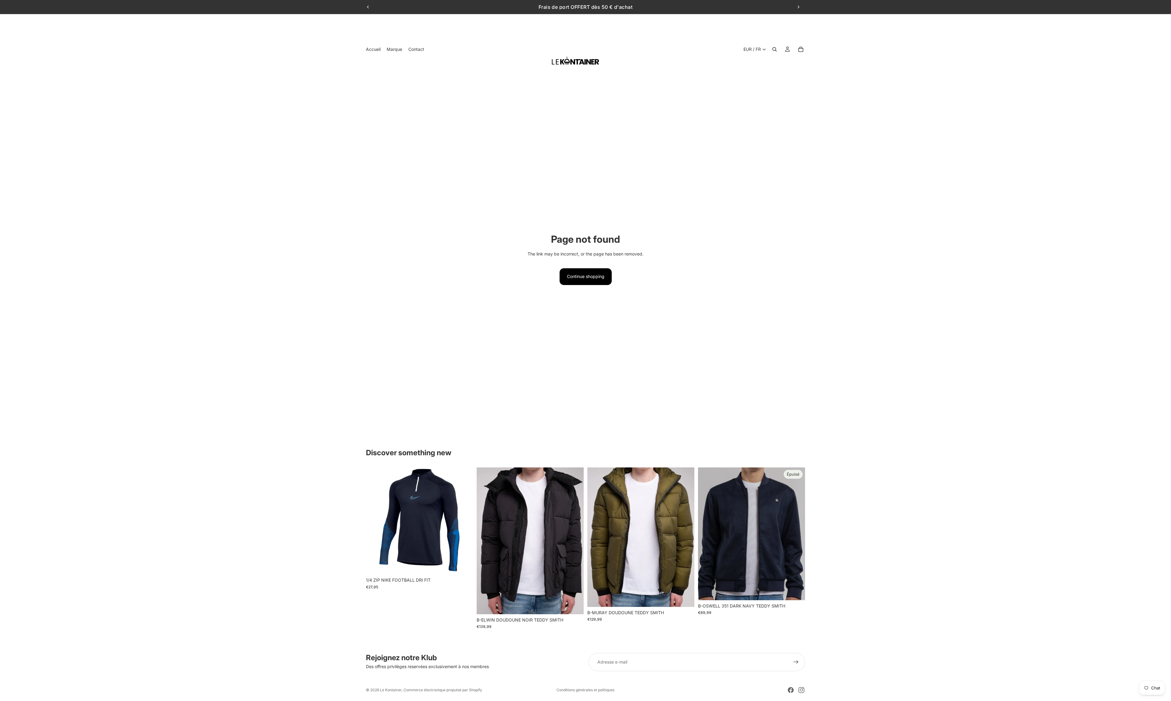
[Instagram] (801, 690)
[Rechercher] (774, 49)
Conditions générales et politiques (585, 690)
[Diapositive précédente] (368, 7)
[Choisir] (574, 604)
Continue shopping (585, 276)
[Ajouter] (463, 565)
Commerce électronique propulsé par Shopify (442, 690)
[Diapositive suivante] (798, 7)
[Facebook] (790, 690)
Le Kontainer (391, 690)
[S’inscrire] (796, 662)
